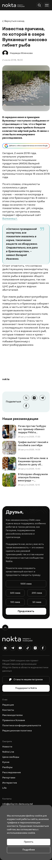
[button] (39, 5)
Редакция (8, 705)
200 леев (37, 593)
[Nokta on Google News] (5, 648)
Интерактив (9, 783)
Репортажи (8, 778)
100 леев (15, 602)
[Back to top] (5, 627)
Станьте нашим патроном (28, 679)
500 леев (15, 593)
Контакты (8, 710)
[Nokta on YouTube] (20, 648)
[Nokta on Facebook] (43, 648)
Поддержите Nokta (26, 688)
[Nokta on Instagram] (35, 648)
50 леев (36, 602)
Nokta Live (8, 752)
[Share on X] (26, 398)
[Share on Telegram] (42, 398)
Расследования (11, 772)
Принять (28, 842)
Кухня (5, 762)
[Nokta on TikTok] (28, 648)
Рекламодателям (12, 715)
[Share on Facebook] (26, 406)
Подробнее (29, 850)
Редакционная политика (17, 731)
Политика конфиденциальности (21, 725)
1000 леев (26, 584)
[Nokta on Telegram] (13, 648)
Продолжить (26, 611)
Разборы (7, 767)
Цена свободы (10, 757)
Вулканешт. (9, 218)
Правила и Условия (13, 720)
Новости (7, 747)
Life (4, 788)
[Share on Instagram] (34, 398)
